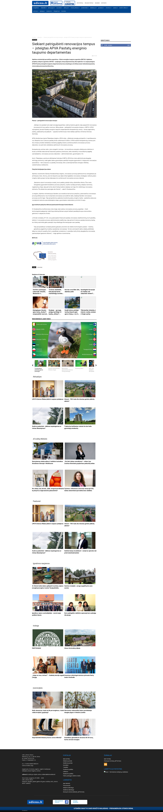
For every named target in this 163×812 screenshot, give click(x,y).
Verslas (66, 8)
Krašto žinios (123, 8)
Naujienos (36, 8)
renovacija (39, 267)
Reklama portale (89, 3)
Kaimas (115, 8)
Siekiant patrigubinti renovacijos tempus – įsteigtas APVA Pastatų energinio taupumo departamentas (63, 48)
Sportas (108, 8)
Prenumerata (66, 785)
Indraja (42, 11)
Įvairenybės (84, 8)
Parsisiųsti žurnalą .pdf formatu (112, 761)
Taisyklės (65, 767)
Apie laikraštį (66, 783)
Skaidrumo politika (68, 773)
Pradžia (34, 37)
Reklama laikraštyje (68, 787)
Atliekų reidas (75, 8)
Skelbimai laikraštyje (68, 790)
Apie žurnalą (107, 759)
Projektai (56, 11)
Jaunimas (100, 8)
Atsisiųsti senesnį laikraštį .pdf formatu (73, 792)
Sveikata (48, 11)
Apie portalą (80, 3)
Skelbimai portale (68, 763)
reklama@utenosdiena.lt (48, 774)
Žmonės (43, 8)
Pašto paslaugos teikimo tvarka (71, 776)
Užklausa (65, 771)
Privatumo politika (68, 769)
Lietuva (35, 11)
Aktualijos (51, 8)
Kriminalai (93, 8)
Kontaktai (103, 3)
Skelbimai (97, 3)
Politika (63, 11)
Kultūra (59, 8)
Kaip (129, 45)
